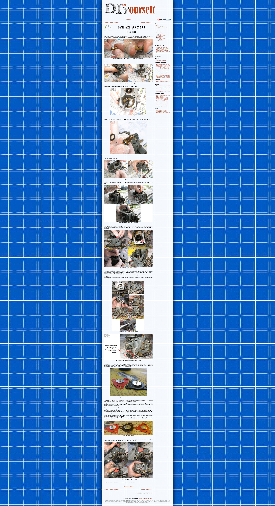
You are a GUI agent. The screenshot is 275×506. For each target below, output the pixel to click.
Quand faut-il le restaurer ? (160, 26)
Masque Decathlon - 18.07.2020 (161, 111)
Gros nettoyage (160, 30)
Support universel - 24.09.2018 (161, 74)
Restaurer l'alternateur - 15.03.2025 (162, 49)
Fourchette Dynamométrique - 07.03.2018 (163, 91)
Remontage (159, 37)
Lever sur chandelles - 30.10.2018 (162, 99)
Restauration (158, 29)
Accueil (129, 19)
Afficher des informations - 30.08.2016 (162, 85)
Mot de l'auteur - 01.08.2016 (161, 60)
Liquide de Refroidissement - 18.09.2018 (163, 95)
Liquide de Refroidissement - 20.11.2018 (163, 75)
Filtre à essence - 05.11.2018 (161, 100)
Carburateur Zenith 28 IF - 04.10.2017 (162, 70)
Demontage (159, 32)
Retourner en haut (129, 486)
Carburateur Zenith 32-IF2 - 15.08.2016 (162, 67)
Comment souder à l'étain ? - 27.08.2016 (163, 81)
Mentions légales (142, 498)
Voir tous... (157, 52)
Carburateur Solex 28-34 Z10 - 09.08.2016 (163, 65)
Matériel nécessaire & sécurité (161, 27)
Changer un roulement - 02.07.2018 (162, 73)
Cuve (160, 34)
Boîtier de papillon (162, 35)
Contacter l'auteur (149, 498)
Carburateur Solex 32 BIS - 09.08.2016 (162, 64)
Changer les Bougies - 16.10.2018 (162, 98)
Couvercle (161, 33)
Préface (157, 25)
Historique (157, 41)
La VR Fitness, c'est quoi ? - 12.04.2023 (163, 51)
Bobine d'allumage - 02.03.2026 (161, 47)
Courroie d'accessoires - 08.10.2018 (162, 97)
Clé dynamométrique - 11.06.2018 (162, 72)
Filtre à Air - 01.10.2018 (160, 96)
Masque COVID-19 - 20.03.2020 (161, 110)
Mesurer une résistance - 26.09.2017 (162, 90)
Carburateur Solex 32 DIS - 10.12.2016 (162, 68)
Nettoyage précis (160, 36)
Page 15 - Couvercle (146, 22)
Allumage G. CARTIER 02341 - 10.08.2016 (163, 66)
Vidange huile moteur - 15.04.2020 (162, 101)
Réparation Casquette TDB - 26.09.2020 (163, 76)
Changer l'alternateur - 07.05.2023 (162, 50)
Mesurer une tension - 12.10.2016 (162, 89)
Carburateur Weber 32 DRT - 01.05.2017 (163, 69)
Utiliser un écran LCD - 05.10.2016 (162, 87)
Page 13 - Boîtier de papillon (112, 22)
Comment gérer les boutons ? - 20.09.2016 (163, 86)
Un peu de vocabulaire (159, 28)
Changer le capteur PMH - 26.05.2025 (162, 48)
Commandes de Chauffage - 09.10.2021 (163, 77)
